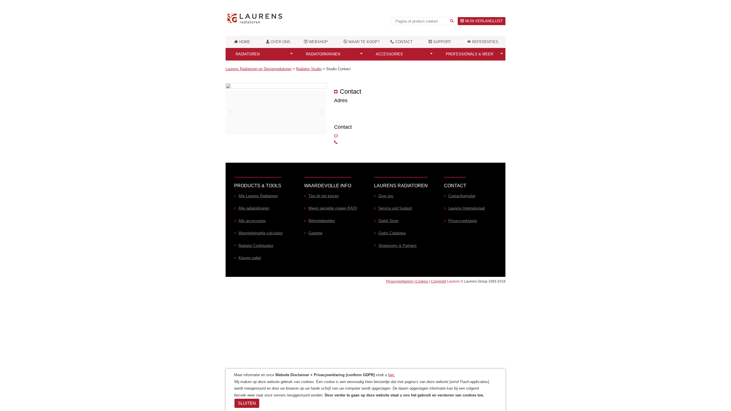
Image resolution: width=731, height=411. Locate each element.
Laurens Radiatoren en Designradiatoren (259, 69)
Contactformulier (461, 196)
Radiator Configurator (255, 245)
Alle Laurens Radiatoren (258, 196)
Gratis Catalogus (392, 233)
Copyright (438, 281)
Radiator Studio (309, 69)
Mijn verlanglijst (483, 21)
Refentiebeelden (321, 221)
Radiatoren (248, 54)
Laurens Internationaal (466, 208)
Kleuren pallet (249, 258)
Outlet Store (388, 221)
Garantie (315, 233)
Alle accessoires (252, 221)
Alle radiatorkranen (253, 208)
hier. (391, 375)
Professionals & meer (469, 54)
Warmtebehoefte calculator (260, 233)
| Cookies (421, 281)
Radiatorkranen (323, 54)
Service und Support (395, 208)
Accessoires (389, 54)
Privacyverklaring (462, 221)
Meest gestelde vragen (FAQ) (332, 208)
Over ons (385, 196)
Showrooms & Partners (397, 245)
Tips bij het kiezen (323, 196)
